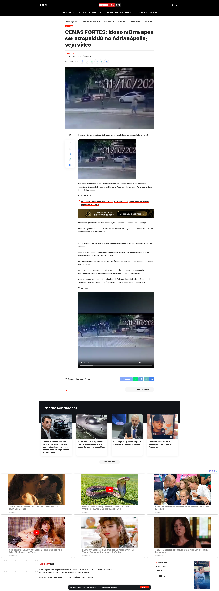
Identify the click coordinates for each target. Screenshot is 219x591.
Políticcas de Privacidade (108, 587)
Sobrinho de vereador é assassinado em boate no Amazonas (160, 444)
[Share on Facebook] (82, 61)
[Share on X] (87, 61)
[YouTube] (43, 5)
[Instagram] (46, 5)
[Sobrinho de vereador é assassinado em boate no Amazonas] (162, 426)
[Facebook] (40, 5)
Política (61, 577)
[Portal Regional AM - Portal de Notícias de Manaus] (109, 5)
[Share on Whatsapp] (92, 61)
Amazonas (52, 577)
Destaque (69, 26)
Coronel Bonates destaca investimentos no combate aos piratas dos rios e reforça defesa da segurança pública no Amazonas (56, 447)
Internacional (87, 577)
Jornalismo (70, 53)
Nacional (76, 577)
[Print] (106, 61)
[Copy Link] (101, 61)
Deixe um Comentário (140, 389)
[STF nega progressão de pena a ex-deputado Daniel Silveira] (127, 426)
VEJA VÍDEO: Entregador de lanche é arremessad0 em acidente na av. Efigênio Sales (91, 444)
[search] (173, 5)
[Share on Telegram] (96, 61)
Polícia (68, 577)
